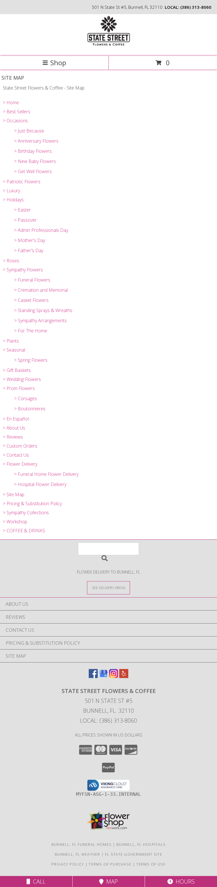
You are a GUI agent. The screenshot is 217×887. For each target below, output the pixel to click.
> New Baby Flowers (35, 161)
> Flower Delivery (20, 464)
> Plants (11, 341)
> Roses (11, 261)
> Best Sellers (16, 111)
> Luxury (11, 191)
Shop (58, 62)
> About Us (14, 428)
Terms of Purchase (110, 864)
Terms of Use (151, 864)
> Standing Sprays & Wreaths (43, 310)
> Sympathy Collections (26, 512)
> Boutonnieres (29, 409)
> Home (11, 102)
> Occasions (15, 120)
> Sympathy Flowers (23, 270)
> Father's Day (28, 250)
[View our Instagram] (113, 676)
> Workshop (15, 521)
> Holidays (13, 200)
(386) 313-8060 (195, 7)
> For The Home (30, 331)
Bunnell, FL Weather (77, 854)
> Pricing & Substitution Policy (32, 503)
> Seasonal (14, 350)
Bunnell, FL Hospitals (141, 844)
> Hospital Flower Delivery (40, 484)
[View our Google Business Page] (103, 676)
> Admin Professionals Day (41, 230)
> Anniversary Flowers (36, 141)
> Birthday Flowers (33, 151)
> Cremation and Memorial (41, 290)
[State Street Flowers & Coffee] (108, 48)
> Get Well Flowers (33, 171)
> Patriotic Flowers (21, 181)
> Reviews (13, 437)
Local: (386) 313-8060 (108, 720)
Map (110, 881)
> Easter (22, 210)
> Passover (25, 220)
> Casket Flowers (31, 300)
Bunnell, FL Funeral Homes (81, 844)
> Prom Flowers (19, 388)
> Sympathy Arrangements (40, 320)
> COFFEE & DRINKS (24, 531)
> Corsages (25, 398)
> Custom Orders (20, 446)
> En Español (16, 419)
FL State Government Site (133, 854)
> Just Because (29, 131)
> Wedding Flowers (22, 379)
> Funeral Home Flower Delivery (46, 474)
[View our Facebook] (93, 676)
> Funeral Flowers (32, 280)
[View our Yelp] (123, 676)
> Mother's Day (29, 240)
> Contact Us (16, 455)
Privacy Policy (67, 864)
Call (37, 881)
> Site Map (13, 494)
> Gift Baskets (17, 370)
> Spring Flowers (30, 360)
